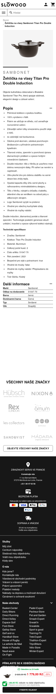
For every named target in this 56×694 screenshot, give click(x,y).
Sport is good (36, 629)
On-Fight (7, 654)
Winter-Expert (36, 651)
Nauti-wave (8, 651)
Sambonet (16, 72)
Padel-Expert (36, 608)
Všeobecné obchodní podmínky (19, 578)
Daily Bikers (8, 611)
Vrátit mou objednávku (14, 557)
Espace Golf (8, 622)
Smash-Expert (36, 618)
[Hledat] (11, 12)
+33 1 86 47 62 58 (28, 483)
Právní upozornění (12, 585)
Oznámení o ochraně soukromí (18, 596)
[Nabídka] (3, 12)
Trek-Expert (35, 636)
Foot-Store (8, 626)
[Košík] (53, 4)
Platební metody (11, 589)
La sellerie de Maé (12, 644)
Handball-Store (10, 636)
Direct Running (10, 615)
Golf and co (8, 633)
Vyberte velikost (28, 689)
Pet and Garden (37, 615)
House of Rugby (11, 640)
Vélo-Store (34, 647)
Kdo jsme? (8, 571)
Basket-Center (10, 608)
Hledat (16, 12)
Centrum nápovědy (12, 550)
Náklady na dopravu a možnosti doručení (24, 593)
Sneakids (34, 626)
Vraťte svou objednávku (28, 530)
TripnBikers (35, 644)
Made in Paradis (11, 647)
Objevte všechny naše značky (28, 448)
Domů (6, 20)
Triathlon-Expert (37, 640)
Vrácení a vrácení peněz (15, 582)
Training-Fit (35, 633)
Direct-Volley (9, 618)
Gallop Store (9, 629)
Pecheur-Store (37, 611)
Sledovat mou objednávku (16, 553)
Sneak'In (34, 622)
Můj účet (6, 546)
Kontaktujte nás (28, 474)
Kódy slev (7, 560)
